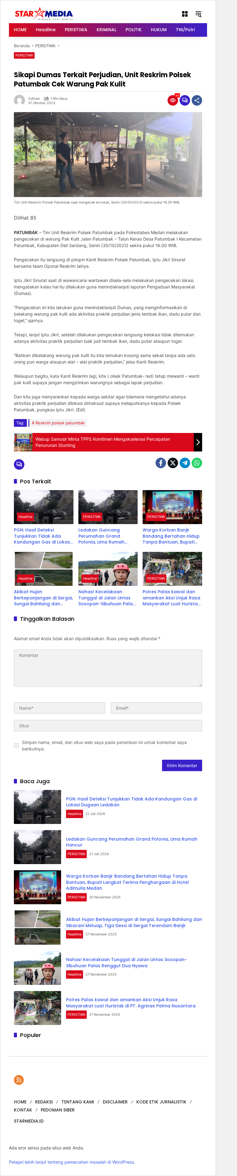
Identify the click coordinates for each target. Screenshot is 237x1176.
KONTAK (23, 1110)
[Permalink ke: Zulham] (21, 100)
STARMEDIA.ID (29, 1121)
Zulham (34, 98)
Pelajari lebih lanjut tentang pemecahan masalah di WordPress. (72, 1162)
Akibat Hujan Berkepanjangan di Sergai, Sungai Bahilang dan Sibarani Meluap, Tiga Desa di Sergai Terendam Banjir (43, 598)
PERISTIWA (24, 55)
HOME (20, 1102)
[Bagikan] (197, 100)
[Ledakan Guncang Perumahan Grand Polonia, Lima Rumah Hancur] (108, 507)
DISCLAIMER (115, 1102)
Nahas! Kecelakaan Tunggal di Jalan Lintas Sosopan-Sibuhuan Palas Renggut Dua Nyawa (106, 598)
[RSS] (19, 1080)
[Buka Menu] (185, 14)
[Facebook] (161, 463)
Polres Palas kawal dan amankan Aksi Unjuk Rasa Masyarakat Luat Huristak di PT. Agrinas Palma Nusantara (171, 598)
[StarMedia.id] (45, 13)
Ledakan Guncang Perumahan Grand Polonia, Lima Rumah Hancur (101, 536)
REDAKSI (44, 1102)
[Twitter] (173, 463)
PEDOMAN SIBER (58, 1110)
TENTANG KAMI (77, 1102)
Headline (25, 516)
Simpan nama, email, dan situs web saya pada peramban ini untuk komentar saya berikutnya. (104, 745)
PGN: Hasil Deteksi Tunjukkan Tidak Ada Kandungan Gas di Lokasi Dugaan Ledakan (42, 536)
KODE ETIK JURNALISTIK (161, 1102)
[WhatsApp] (197, 463)
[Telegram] (185, 463)
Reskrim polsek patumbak (60, 422)
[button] (198, 14)
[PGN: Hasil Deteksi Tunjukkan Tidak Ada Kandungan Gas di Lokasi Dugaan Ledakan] (43, 507)
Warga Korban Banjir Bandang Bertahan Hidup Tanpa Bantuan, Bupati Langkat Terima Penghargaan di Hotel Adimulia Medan (171, 536)
